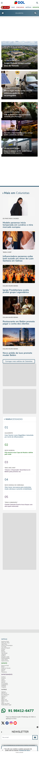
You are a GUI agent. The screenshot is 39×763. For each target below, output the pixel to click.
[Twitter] (3, 723)
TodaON (3, 687)
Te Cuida (3, 646)
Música (3, 680)
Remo (3, 670)
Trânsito (3, 654)
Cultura (3, 677)
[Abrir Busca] (37, 3)
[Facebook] (7, 723)
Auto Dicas (4, 659)
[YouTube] (15, 723)
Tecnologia (4, 653)
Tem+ (2, 702)
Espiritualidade (5, 658)
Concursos (4, 695)
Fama (2, 679)
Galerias (3, 692)
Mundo (3, 652)
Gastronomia (5, 660)
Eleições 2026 (5, 657)
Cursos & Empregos (7, 645)
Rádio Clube (4, 701)
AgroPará (4, 644)
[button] (20, 7)
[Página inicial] (3, 13)
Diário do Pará (5, 643)
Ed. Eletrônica (5, 694)
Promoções (4, 683)
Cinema (3, 678)
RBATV (3, 697)
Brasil (2, 650)
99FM (3, 698)
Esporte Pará (5, 665)
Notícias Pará (5, 641)
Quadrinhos (4, 684)
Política (3, 655)
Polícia (3, 649)
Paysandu (4, 672)
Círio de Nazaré (5, 648)
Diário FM (4, 699)
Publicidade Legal (6, 704)
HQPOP (3, 686)
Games (3, 682)
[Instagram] (11, 723)
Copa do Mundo (5, 668)
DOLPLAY (4, 693)
